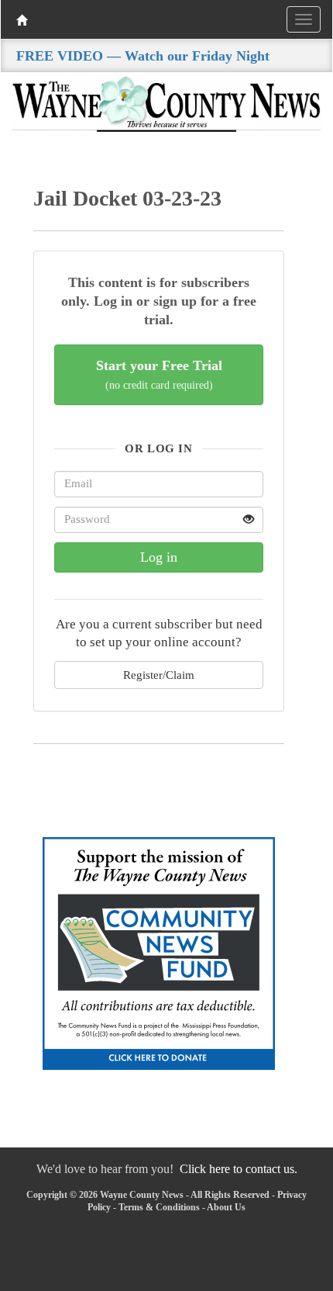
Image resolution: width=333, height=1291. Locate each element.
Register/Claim (158, 674)
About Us (226, 1207)
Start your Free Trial (159, 374)
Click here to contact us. (238, 1168)
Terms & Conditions (159, 1207)
